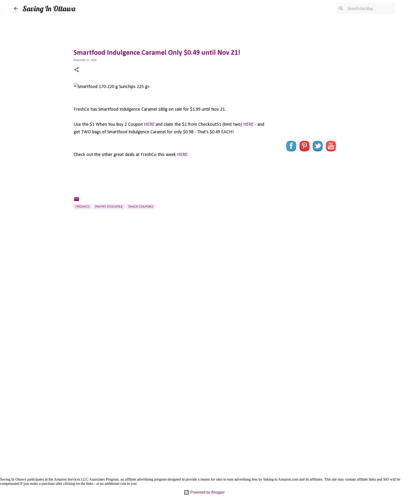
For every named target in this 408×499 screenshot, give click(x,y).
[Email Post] (76, 201)
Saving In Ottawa (48, 8)
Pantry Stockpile (109, 206)
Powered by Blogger (207, 492)
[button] (76, 70)
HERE (149, 124)
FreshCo (82, 206)
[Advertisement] (169, 294)
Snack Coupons (140, 206)
